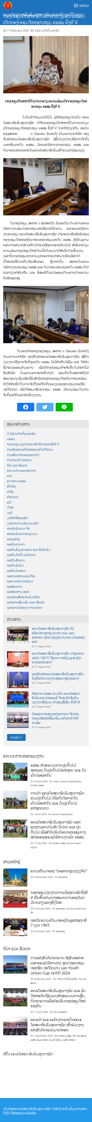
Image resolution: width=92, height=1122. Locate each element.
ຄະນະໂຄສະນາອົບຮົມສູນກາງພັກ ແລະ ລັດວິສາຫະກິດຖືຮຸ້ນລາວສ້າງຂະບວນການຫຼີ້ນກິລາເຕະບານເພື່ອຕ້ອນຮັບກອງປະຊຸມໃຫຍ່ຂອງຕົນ (58, 998)
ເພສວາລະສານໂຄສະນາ (20, 581)
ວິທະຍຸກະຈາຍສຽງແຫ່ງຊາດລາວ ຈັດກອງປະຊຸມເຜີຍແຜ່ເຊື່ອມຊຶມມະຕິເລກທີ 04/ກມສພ (55, 718)
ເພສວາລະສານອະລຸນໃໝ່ (21, 576)
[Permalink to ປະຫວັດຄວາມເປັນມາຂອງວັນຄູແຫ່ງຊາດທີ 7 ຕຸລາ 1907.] (15, 926)
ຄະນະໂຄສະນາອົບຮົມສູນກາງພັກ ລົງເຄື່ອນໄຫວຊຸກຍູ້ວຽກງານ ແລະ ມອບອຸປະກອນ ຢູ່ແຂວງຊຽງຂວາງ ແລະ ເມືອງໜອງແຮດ (58, 635)
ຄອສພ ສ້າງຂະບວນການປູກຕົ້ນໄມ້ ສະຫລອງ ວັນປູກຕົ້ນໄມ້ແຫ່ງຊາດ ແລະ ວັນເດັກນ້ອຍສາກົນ (58, 770)
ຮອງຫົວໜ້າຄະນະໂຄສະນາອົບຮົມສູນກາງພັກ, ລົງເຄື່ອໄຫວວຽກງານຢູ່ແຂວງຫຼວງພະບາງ (58, 676)
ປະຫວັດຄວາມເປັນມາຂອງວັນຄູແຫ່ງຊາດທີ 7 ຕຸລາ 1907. (59, 923)
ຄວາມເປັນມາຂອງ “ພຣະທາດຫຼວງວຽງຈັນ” (59, 870)
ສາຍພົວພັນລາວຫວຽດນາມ (22, 534)
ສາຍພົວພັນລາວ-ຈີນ (18, 528)
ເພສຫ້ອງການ (14, 586)
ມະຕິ (9, 512)
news (11, 439)
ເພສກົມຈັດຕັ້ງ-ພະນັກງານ (21, 555)
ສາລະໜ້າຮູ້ (13, 539)
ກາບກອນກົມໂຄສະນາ (19, 460)
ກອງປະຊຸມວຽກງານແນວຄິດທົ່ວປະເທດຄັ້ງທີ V (33, 444)
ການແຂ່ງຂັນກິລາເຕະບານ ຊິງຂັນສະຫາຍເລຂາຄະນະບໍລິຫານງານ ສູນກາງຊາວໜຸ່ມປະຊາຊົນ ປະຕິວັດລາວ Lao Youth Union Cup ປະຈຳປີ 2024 (57, 965)
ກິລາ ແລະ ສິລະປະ (17, 465)
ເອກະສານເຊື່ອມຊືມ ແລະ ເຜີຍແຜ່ (25, 602)
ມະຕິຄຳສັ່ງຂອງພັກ (17, 518)
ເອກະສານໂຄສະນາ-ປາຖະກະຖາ (24, 607)
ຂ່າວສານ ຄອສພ (16, 481)
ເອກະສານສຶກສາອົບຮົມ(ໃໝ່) (23, 597)
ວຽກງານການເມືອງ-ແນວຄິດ (23, 523)
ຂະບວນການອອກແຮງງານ (21, 470)
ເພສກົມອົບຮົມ (15, 565)
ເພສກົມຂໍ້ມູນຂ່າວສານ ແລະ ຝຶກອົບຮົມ (28, 549)
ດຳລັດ (10, 507)
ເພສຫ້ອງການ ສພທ (18, 591)
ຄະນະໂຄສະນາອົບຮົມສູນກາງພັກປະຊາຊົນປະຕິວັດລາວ (43, 14)
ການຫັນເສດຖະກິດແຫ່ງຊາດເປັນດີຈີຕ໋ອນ (30, 449)
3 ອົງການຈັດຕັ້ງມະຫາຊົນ (47, 30)
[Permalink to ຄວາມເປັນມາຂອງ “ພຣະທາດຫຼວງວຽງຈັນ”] (15, 877)
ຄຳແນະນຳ (12, 497)
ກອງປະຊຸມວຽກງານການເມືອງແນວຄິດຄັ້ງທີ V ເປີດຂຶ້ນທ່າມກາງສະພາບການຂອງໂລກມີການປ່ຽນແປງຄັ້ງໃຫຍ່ (59, 897)
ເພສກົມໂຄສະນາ (16, 570)
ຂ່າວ (9, 476)
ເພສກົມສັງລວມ (16, 560)
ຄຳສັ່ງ (10, 491)
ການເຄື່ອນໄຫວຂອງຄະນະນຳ (23, 455)
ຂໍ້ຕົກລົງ (11, 486)
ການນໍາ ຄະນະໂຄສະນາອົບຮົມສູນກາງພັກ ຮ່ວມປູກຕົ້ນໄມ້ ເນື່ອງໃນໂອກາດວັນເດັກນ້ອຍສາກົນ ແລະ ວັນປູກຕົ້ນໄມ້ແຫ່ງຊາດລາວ (57, 800)
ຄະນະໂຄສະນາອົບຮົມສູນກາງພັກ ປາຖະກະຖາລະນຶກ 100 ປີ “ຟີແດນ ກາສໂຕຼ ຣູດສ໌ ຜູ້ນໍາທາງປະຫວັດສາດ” (58, 657)
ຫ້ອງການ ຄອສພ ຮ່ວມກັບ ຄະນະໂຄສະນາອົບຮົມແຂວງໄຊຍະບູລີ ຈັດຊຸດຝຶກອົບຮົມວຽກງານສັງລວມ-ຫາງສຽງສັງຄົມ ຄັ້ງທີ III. (56, 698)
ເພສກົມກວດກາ (16, 544)
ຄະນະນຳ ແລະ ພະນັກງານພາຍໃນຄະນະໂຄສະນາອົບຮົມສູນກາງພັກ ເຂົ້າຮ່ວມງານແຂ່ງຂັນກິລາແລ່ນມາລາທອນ (57, 1024)
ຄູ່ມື (9, 502)
